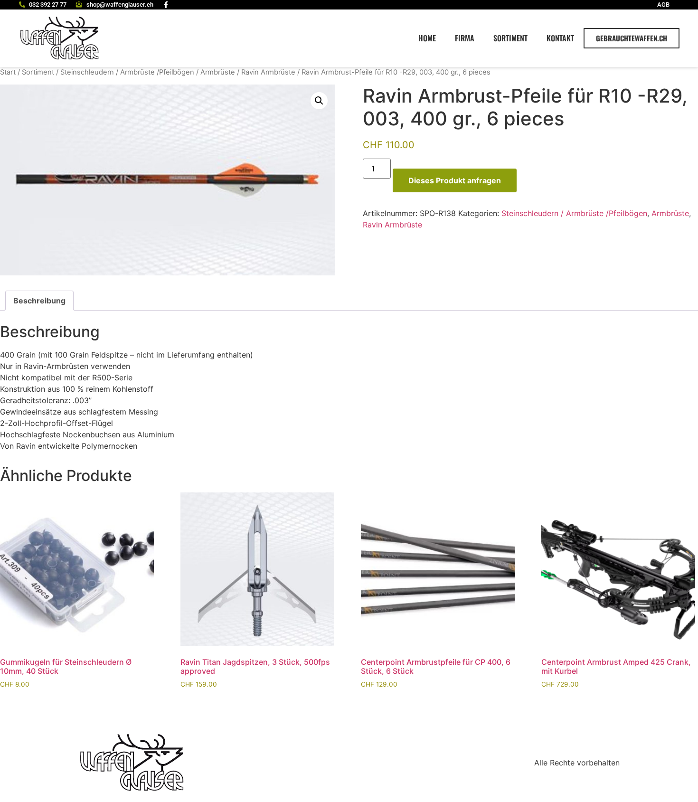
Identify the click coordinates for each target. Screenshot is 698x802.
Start (8, 72)
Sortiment (510, 38)
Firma (464, 38)
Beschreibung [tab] (39, 300)
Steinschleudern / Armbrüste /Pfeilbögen (127, 72)
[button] (319, 100)
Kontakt (560, 38)
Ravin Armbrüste (268, 72)
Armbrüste (217, 72)
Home (427, 38)
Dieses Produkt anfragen (454, 180)
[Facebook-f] (166, 4)
